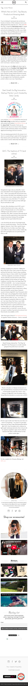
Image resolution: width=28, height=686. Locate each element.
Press (8, 666)
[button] (26, 2)
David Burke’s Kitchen (19, 123)
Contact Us (12, 666)
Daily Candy (11, 119)
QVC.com (3, 461)
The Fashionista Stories (21, 315)
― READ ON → (14, 83)
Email (2, 622)
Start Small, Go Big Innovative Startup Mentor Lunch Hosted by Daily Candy (14, 93)
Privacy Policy (18, 666)
